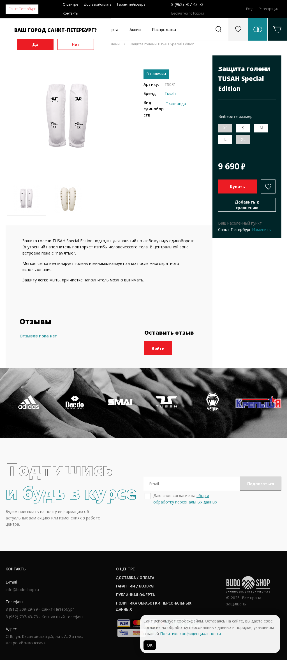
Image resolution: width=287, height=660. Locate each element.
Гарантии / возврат (135, 586)
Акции (135, 29)
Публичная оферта (135, 594)
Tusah (170, 93)
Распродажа (164, 29)
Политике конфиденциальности (190, 633)
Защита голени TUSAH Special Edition (162, 43)
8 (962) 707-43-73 (187, 4)
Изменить (261, 229)
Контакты (70, 13)
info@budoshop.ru (22, 589)
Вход (249, 8)
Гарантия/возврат (132, 4)
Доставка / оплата (135, 577)
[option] (68, 117)
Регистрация (269, 8)
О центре (70, 4)
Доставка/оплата (98, 4)
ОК (149, 645)
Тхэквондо (176, 103)
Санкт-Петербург (22, 8)
